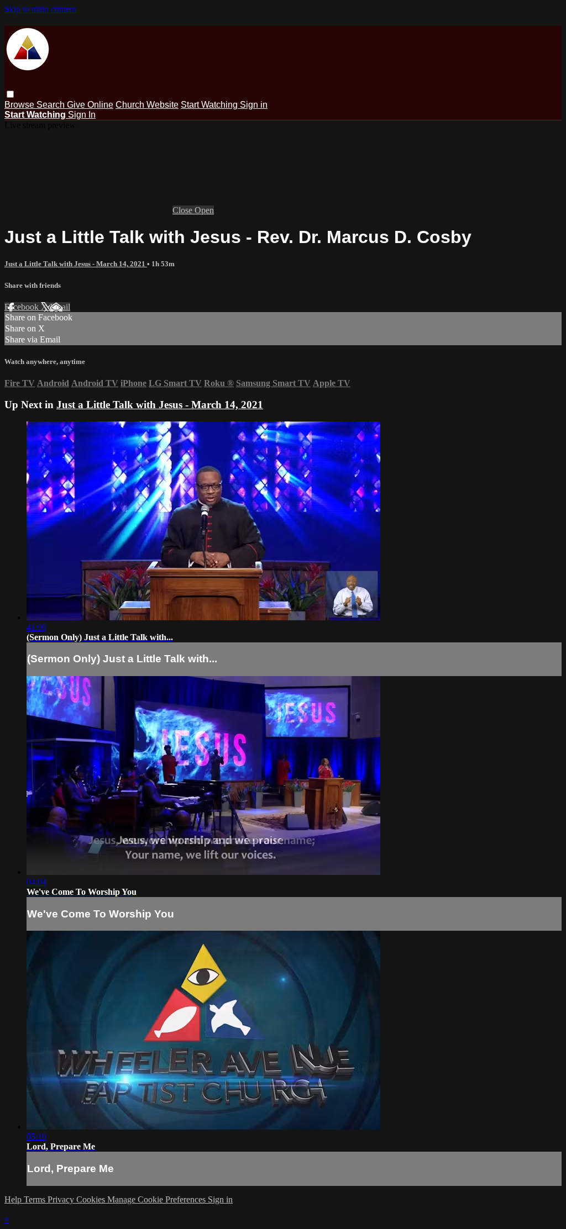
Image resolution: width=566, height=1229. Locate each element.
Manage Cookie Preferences (157, 1199)
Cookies (91, 1199)
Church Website (147, 104)
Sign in (254, 104)
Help (14, 1199)
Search (51, 104)
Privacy (62, 1199)
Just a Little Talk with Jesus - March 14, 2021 (75, 264)
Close (183, 210)
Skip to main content (40, 9)
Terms (36, 1199)
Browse (20, 104)
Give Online (90, 104)
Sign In (82, 114)
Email (60, 307)
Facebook (22, 307)
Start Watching (210, 104)
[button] (10, 94)
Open (204, 210)
